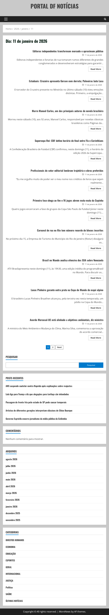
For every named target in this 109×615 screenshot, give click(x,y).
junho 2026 (11, 472)
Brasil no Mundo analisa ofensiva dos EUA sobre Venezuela (72, 260)
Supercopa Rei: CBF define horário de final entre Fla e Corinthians (69, 140)
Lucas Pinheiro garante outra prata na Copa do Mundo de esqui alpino (67, 290)
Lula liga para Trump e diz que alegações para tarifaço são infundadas (37, 394)
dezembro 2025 (13, 513)
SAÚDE (9, 594)
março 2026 (11, 493)
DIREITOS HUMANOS (15, 540)
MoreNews (65, 611)
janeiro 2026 (11, 506)
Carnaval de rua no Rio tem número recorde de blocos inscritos (70, 230)
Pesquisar (12, 357)
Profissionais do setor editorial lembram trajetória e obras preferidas (67, 170)
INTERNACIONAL (13, 573)
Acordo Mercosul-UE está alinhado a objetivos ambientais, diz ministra (66, 320)
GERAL (9, 567)
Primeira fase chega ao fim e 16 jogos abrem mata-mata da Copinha (68, 200)
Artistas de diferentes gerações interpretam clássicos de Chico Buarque (39, 410)
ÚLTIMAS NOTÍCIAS (14, 601)
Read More (97, 70)
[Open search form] (105, 19)
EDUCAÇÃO (11, 553)
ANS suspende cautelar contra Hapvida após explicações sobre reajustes (39, 386)
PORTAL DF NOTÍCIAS (55, 6)
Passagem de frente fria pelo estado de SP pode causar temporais (36, 402)
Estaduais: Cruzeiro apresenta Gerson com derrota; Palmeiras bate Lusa (66, 81)
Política (9, 587)
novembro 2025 (13, 520)
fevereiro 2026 (13, 499)
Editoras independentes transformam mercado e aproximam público (68, 51)
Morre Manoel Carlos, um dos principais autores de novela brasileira (67, 111)
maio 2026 (10, 479)
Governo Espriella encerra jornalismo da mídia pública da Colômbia (36, 418)
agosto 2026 (11, 459)
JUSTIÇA (9, 580)
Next (59, 347)
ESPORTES (10, 560)
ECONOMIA (10, 547)
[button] (6, 19)
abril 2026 (10, 486)
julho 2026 (11, 466)
